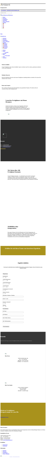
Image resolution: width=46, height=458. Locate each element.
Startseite (4, 450)
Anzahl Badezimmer (7, 282)
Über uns (4, 451)
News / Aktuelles (6, 453)
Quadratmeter (5, 276)
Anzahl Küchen (6, 285)
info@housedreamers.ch (7, 439)
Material (4, 305)
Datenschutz (5, 444)
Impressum (5, 445)
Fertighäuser (5, 452)
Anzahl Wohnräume (6, 279)
